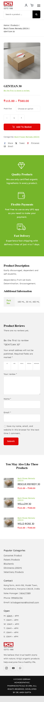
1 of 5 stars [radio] (7, 365)
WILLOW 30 (24, 503)
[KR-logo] (8, 2)
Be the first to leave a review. (17, 91)
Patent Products (12, 559)
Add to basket (24, 127)
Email (7, 412)
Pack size (8, 109)
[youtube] (13, 668)
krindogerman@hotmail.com (25, 602)
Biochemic (9, 563)
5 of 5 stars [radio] (36, 365)
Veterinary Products (14, 572)
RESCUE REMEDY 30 (29, 484)
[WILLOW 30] (9, 499)
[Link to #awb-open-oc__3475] (38, 6)
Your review (10, 374)
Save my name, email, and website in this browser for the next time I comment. (21, 429)
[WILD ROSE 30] (9, 519)
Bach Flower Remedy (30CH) (26, 137)
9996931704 (17, 598)
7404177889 (25, 593)
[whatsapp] (20, 668)
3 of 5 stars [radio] (21, 365)
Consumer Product (13, 555)
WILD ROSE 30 (26, 523)
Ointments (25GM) (13, 568)
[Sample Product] (22, 60)
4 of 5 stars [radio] (29, 365)
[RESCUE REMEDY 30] (9, 479)
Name (7, 399)
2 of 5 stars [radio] (14, 365)
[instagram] (6, 668)
